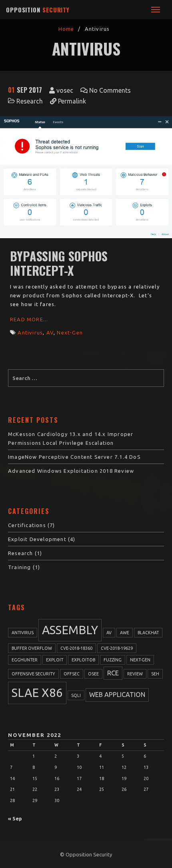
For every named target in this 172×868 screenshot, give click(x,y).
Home (66, 29)
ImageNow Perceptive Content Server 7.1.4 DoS (74, 457)
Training (19, 567)
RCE (113, 673)
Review (135, 673)
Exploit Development (37, 539)
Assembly (70, 630)
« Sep (15, 818)
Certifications (27, 525)
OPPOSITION (38, 9)
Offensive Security (33, 673)
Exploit (54, 659)
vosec (64, 90)
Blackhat (148, 632)
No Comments (110, 90)
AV (50, 332)
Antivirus (30, 332)
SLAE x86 (37, 692)
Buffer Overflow (32, 648)
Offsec (72, 673)
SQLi (76, 695)
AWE (124, 632)
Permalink (72, 101)
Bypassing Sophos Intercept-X (59, 263)
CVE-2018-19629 (117, 648)
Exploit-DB (83, 659)
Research (29, 101)
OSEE (93, 673)
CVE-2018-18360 (76, 648)
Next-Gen (70, 332)
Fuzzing (113, 659)
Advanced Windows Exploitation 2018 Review (71, 471)
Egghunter (25, 659)
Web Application (117, 694)
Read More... (29, 319)
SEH (155, 673)
